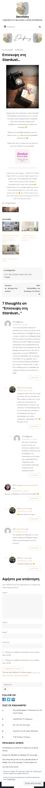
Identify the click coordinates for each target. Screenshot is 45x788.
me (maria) (20, 529)
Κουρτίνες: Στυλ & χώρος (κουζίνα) (25, 731)
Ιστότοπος (6, 642)
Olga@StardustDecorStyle (27, 485)
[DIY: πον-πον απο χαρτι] (4, 725)
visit (30, 274)
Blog (10, 274)
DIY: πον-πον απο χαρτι (21, 725)
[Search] (40, 27)
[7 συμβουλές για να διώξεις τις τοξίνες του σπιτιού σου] (29, 226)
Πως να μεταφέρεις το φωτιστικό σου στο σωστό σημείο (27, 711)
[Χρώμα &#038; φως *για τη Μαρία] (10, 249)
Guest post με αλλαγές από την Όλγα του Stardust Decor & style (10, 239)
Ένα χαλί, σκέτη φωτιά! (10, 767)
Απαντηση (34, 378)
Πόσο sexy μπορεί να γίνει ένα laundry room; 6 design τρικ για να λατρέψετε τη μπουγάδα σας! (20, 760)
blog (31, 116)
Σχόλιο (5, 593)
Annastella (9, 50)
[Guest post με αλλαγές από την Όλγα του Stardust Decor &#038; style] (10, 226)
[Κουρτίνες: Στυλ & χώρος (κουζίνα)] (4, 731)
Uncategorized (9, 270)
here (25, 190)
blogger (16, 274)
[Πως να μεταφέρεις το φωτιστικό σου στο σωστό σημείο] (4, 710)
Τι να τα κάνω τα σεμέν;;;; (22, 737)
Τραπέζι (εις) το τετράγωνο (22, 719)
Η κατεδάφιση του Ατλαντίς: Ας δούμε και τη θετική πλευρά (20, 749)
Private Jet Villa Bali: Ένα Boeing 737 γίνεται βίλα (19, 755)
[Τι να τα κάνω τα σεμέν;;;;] (4, 737)
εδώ (18, 135)
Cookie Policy (11, 779)
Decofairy (22, 17)
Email (5, 632)
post (26, 274)
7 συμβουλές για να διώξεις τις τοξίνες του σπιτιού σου (28, 238)
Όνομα (5, 622)
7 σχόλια (7, 277)
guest (21, 274)
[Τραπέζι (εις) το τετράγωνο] (4, 719)
